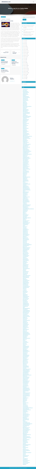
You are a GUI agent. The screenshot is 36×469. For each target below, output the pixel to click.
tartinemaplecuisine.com (26, 287)
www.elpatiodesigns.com (26, 418)
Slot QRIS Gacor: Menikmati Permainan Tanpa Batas (15, 62)
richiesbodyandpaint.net (26, 92)
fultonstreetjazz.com (25, 140)
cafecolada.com (25, 236)
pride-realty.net (25, 438)
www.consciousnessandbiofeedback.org (28, 407)
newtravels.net (24, 108)
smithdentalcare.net (25, 461)
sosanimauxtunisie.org (25, 128)
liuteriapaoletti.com (25, 309)
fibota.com (24, 420)
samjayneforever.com (25, 431)
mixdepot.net (24, 403)
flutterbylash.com (25, 440)
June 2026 (24, 40)
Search (24, 19)
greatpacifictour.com (25, 322)
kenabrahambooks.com (26, 259)
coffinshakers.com (25, 279)
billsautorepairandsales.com (26, 427)
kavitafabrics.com (25, 317)
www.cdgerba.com (25, 421)
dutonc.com (24, 293)
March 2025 (24, 46)
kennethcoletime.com (25, 284)
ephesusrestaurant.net (25, 415)
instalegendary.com (25, 115)
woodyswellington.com (25, 416)
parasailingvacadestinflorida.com (27, 437)
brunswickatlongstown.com (26, 286)
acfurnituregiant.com (25, 99)
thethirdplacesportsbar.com (26, 414)
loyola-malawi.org (25, 226)
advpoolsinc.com (25, 331)
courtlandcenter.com (25, 325)
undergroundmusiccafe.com (26, 462)
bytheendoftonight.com (26, 229)
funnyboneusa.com (25, 314)
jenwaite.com (24, 443)
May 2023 (24, 78)
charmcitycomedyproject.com (26, 275)
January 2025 (25, 49)
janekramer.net (24, 288)
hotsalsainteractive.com (26, 96)
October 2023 (25, 71)
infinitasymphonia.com (25, 264)
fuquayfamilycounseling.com (26, 450)
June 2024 (24, 59)
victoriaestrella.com (25, 323)
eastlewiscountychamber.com (26, 247)
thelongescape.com (25, 294)
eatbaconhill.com (25, 105)
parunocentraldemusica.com (26, 422)
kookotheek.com (25, 132)
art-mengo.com (25, 290)
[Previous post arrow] (2, 52)
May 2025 (24, 43)
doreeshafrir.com (25, 274)
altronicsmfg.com (25, 104)
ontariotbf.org (24, 114)
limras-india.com (25, 90)
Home (13, 9)
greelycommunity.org (25, 267)
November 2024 (25, 52)
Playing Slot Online (5, 52)
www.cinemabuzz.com (25, 402)
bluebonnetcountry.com (26, 123)
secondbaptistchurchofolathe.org (27, 452)
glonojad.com (24, 270)
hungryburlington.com (25, 285)
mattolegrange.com (25, 295)
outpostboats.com (25, 228)
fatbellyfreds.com (25, 417)
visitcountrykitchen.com (26, 298)
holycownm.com (25, 319)
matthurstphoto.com (25, 432)
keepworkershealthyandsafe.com (27, 116)
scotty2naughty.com (25, 273)
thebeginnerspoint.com (26, 238)
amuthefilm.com (25, 261)
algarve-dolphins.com (25, 299)
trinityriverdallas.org (25, 215)
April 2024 (24, 62)
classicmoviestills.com (25, 235)
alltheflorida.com (25, 433)
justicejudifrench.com (25, 281)
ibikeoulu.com (24, 278)
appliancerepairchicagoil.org (26, 113)
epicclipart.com (25, 124)
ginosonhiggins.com (25, 301)
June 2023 (24, 77)
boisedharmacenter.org (26, 223)
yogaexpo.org (24, 219)
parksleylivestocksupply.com (26, 222)
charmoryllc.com (25, 241)
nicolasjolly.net (24, 263)
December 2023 (25, 68)
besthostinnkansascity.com (26, 460)
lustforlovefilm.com (25, 262)
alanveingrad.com (25, 300)
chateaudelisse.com (25, 135)
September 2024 (25, 55)
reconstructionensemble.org (26, 316)
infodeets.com (24, 95)
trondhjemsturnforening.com (26, 424)
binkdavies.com (25, 257)
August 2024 (25, 56)
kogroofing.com (25, 129)
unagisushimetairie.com (26, 119)
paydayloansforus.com (25, 109)
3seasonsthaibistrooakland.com (27, 217)
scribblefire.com (25, 218)
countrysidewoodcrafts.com (26, 112)
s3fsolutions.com (6, 1)
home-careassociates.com (26, 220)
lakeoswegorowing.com (26, 449)
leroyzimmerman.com (25, 445)
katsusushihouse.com (25, 266)
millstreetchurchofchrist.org (26, 436)
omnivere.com (24, 101)
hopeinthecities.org (25, 230)
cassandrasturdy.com (25, 233)
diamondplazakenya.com (26, 425)
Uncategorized (14, 65)
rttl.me (23, 457)
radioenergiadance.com (26, 131)
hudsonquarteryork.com (26, 419)
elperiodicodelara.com (25, 91)
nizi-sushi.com (24, 289)
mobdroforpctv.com (25, 232)
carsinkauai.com (25, 435)
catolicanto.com (25, 213)
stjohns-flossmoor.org (25, 313)
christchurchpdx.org (25, 258)
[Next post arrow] (19, 52)
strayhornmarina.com (25, 252)
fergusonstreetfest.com (26, 430)
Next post (14, 51)
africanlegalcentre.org (25, 265)
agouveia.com (24, 451)
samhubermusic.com (25, 463)
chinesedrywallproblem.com (26, 311)
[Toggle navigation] (33, 2)
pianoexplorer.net (25, 410)
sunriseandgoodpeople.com (26, 310)
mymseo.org (24, 453)
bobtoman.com (25, 127)
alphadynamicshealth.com (26, 439)
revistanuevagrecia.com (26, 271)
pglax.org (24, 307)
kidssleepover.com (25, 107)
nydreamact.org (25, 118)
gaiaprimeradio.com (25, 291)
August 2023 (25, 74)
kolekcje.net (24, 212)
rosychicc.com (24, 227)
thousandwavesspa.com (26, 324)
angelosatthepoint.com (25, 332)
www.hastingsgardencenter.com (27, 409)
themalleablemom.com (25, 283)
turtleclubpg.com (25, 321)
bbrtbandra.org (25, 122)
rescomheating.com (25, 458)
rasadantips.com (25, 102)
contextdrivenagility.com (26, 277)
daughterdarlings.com (25, 94)
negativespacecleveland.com (26, 308)
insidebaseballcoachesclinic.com (27, 434)
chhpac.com (24, 454)
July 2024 (24, 58)
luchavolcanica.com (25, 318)
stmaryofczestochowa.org (26, 280)
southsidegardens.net (25, 411)
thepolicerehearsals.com (26, 245)
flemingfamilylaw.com (25, 447)
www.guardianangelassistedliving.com (27, 423)
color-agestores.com (25, 224)
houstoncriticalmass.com (26, 243)
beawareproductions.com (26, 276)
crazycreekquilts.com (25, 256)
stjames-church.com (25, 272)
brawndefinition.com (25, 254)
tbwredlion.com (25, 426)
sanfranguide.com (25, 240)
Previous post (6, 51)
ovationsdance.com (25, 210)
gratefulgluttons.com (25, 231)
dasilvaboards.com (25, 250)
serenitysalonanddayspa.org (26, 97)
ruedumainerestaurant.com (26, 268)
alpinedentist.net (25, 130)
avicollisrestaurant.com (26, 327)
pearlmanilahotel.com (25, 125)
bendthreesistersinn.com (26, 312)
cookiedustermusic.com (26, 315)
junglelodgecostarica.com (26, 296)
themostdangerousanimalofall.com (27, 244)
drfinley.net (24, 446)
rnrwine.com (24, 448)
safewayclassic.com (25, 111)
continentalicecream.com (26, 255)
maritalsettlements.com (26, 303)
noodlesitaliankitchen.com (26, 117)
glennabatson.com (25, 251)
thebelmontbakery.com (26, 110)
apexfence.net (24, 464)
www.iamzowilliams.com (26, 408)
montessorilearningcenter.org (26, 429)
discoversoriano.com (25, 237)
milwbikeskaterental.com (26, 304)
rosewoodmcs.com (25, 404)
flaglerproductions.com (26, 253)
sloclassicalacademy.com (26, 249)
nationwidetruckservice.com (26, 320)
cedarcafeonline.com (25, 98)
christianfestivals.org (25, 297)
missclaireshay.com (25, 89)
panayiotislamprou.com (26, 133)
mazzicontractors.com (25, 413)
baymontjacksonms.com (26, 305)
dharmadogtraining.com (26, 455)
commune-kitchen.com (26, 260)
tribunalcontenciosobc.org (26, 248)
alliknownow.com (25, 246)
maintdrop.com (25, 126)
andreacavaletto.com (25, 221)
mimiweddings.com (25, 459)
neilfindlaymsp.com (25, 326)
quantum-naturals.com (26, 428)
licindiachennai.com (25, 93)
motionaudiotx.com (25, 456)
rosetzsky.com (24, 269)
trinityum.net (24, 412)
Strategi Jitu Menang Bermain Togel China (28, 25)
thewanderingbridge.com (26, 282)
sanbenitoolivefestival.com (26, 234)
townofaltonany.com (25, 306)
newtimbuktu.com (25, 103)
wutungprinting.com (25, 302)
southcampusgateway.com (26, 134)
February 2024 (25, 65)
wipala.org (24, 225)
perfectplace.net (25, 216)
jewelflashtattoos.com (25, 120)
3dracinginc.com (25, 242)
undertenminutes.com (25, 100)
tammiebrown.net (25, 292)
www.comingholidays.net (26, 239)
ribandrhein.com (25, 211)
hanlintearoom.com (25, 441)
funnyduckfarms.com (25, 442)
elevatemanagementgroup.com (27, 444)
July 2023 (24, 75)
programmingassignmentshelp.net (27, 106)
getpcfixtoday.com (25, 121)
